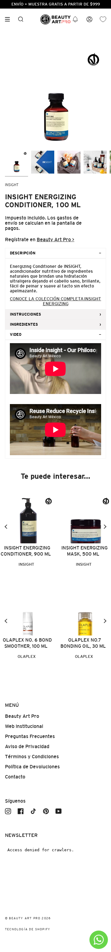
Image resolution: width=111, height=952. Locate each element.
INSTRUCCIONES (25, 314)
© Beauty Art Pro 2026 (28, 918)
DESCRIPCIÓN (22, 253)
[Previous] (6, 527)
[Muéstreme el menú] (9, 19)
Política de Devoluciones (32, 766)
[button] (75, 19)
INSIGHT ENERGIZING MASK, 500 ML (84, 551)
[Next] (105, 527)
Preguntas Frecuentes (30, 736)
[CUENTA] (89, 19)
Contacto (15, 776)
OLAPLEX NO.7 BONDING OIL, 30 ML (83, 643)
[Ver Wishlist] (103, 19)
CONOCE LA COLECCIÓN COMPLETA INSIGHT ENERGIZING (55, 301)
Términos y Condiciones (32, 756)
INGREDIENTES (24, 324)
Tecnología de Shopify (27, 929)
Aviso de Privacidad (27, 746)
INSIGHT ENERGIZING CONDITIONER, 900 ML (26, 551)
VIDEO (16, 334)
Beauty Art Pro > (55, 239)
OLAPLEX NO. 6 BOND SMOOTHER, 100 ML (27, 643)
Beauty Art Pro (22, 716)
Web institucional (24, 726)
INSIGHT (11, 185)
